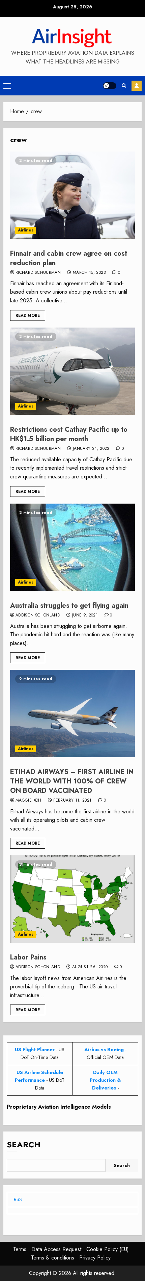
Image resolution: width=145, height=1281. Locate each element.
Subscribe (137, 86)
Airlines (25, 230)
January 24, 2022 (91, 449)
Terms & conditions (52, 1258)
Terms (19, 1249)
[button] (7, 86)
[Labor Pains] (72, 899)
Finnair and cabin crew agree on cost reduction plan (68, 258)
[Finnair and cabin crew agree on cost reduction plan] (72, 195)
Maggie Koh (28, 800)
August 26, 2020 (90, 967)
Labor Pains (28, 957)
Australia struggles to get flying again (69, 605)
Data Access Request (56, 1249)
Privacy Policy (95, 1258)
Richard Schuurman (38, 272)
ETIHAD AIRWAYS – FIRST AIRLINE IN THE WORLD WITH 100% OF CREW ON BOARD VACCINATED (72, 781)
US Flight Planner (35, 1049)
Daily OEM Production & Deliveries (105, 1080)
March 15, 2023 (89, 272)
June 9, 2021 (85, 615)
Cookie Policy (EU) (107, 1249)
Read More (28, 315)
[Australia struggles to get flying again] (72, 547)
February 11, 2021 (72, 800)
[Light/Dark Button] (109, 85)
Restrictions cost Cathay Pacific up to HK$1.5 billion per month (68, 434)
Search (23, 1144)
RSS (18, 1199)
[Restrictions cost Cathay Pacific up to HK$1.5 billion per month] (72, 371)
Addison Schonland (38, 615)
